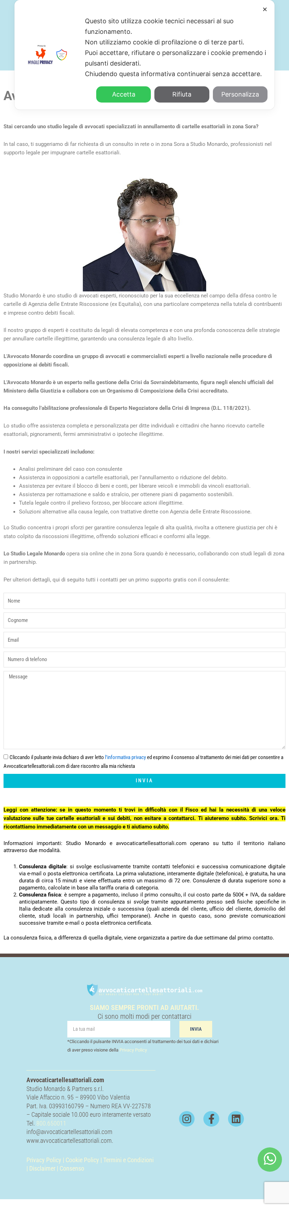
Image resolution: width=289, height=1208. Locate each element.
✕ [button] (265, 9)
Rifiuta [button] (181, 94)
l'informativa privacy (125, 757)
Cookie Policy (82, 1160)
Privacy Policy (133, 1050)
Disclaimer (42, 1168)
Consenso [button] (72, 1168)
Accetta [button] (123, 94)
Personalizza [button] (240, 94)
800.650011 (51, 1123)
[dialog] (144, 55)
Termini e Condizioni (128, 1160)
